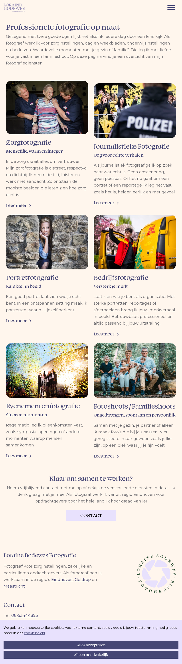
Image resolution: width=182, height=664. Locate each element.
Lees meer (16, 205)
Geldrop (83, 579)
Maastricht (14, 586)
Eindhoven (62, 579)
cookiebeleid (34, 633)
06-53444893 (24, 615)
